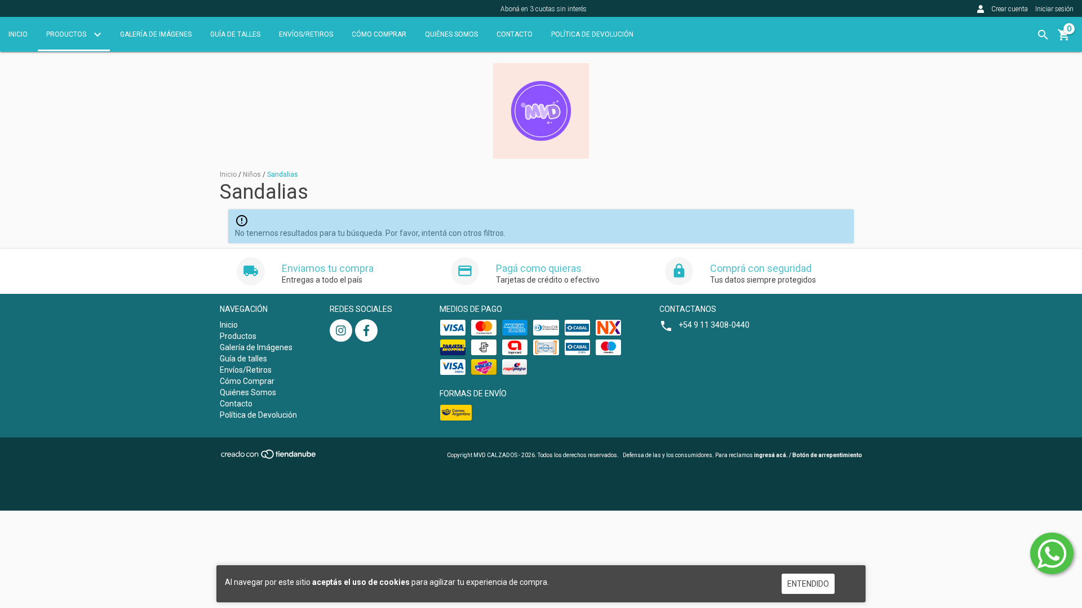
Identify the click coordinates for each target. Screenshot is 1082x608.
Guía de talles (235, 34)
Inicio (18, 34)
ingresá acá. (771, 455)
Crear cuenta (1009, 9)
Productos (67, 34)
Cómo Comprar (379, 34)
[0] (1064, 38)
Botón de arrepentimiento (827, 455)
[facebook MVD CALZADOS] (366, 330)
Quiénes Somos (451, 34)
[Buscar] (1043, 34)
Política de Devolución (592, 34)
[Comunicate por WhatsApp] (1052, 553)
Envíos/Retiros (306, 34)
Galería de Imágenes (156, 34)
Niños (252, 174)
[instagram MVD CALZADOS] (341, 330)
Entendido (808, 583)
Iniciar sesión (1054, 9)
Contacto (514, 34)
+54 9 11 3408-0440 (714, 324)
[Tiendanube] (269, 458)
